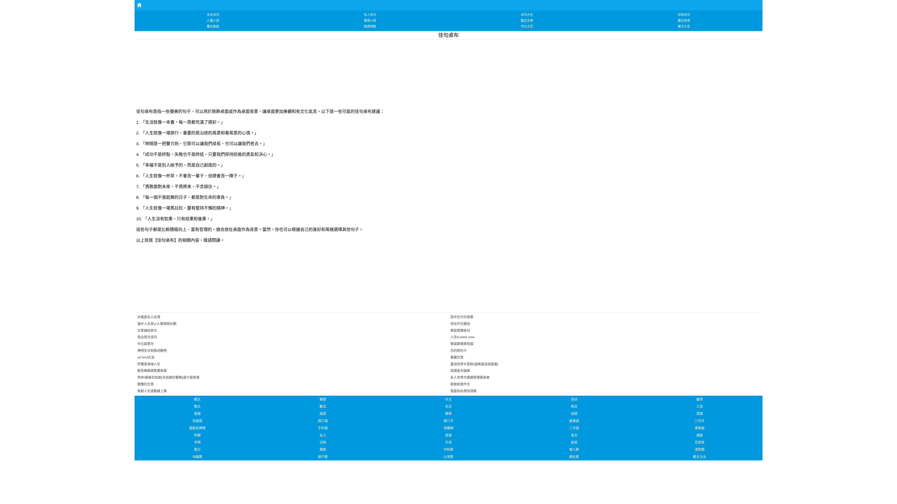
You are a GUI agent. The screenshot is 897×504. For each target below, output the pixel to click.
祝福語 (197, 421)
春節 (323, 449)
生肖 (448, 442)
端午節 (323, 456)
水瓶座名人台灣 (148, 317)
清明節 (700, 449)
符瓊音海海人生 (148, 364)
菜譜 (699, 413)
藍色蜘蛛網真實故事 (152, 370)
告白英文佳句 (147, 337)
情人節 (574, 449)
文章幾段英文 (147, 330)
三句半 (700, 421)
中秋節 (448, 449)
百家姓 (700, 442)
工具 (699, 406)
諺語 (448, 435)
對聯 (197, 435)
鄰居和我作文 (460, 384)
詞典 (323, 442)
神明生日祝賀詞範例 (152, 350)
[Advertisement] (276, 72)
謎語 (323, 413)
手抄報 (323, 428)
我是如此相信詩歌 (463, 391)
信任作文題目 (460, 324)
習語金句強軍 (460, 370)
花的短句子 (458, 350)
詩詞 (574, 399)
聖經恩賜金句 (460, 330)
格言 (574, 406)
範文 (197, 399)
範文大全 (699, 456)
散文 (197, 406)
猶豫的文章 (145, 384)
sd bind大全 (146, 357)
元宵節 (448, 456)
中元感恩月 (145, 344)
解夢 (448, 413)
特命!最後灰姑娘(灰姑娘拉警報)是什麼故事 (168, 377)
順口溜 (323, 421)
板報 (197, 413)
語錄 (699, 435)
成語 (574, 413)
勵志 (323, 406)
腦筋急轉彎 (197, 428)
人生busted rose (462, 337)
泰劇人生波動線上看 (152, 391)
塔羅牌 (448, 428)
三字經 (574, 428)
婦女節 (574, 456)
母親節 (197, 456)
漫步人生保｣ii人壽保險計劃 (156, 324)
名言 (448, 406)
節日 (197, 449)
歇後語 (574, 421)
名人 (323, 435)
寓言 (574, 435)
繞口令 (448, 421)
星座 (574, 442)
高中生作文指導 (461, 317)
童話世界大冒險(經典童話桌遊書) (474, 364)
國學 (699, 399)
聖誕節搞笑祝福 (461, 344)
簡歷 (323, 399)
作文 (448, 399)
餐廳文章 (456, 357)
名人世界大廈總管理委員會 (470, 377)
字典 (197, 442)
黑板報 (700, 428)
